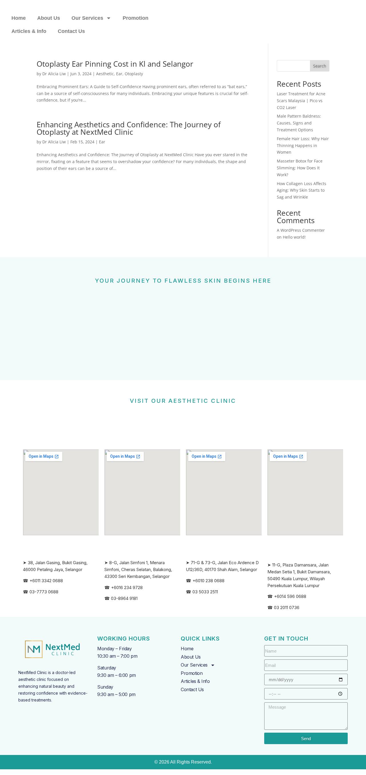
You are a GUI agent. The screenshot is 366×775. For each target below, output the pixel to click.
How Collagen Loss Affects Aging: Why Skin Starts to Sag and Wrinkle (301, 190)
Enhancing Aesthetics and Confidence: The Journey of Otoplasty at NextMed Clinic (129, 128)
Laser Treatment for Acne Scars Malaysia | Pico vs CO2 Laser (301, 100)
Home (18, 18)
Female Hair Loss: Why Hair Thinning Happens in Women (303, 145)
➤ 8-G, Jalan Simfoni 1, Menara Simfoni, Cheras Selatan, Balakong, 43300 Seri (138, 569)
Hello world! (294, 237)
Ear (119, 73)
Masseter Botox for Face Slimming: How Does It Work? (300, 167)
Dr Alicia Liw (54, 73)
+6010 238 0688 (208, 580)
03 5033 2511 (205, 591)
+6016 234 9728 (127, 587)
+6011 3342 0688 (46, 580)
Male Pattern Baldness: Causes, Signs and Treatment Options (299, 122)
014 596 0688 (292, 596)
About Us (48, 18)
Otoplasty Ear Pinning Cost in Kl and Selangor (115, 64)
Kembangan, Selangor (148, 576)
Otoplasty (134, 73)
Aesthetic (105, 73)
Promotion (135, 18)
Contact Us (71, 31)
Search (319, 66)
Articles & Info (28, 31)
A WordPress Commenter (301, 230)
